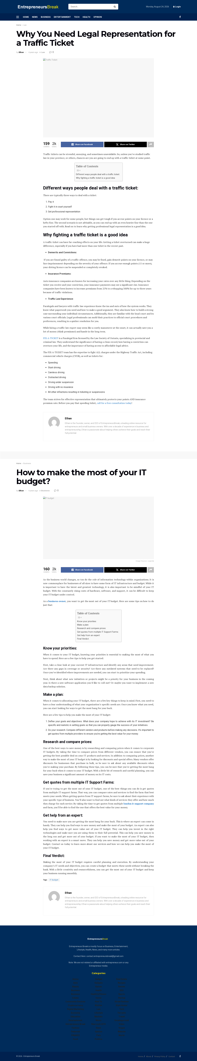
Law (25, 25)
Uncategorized (121, 1020)
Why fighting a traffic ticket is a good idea (95, 178)
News (35, 17)
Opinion (97, 17)
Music (99, 1020)
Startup (121, 998)
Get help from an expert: (88, 635)
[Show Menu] (17, 17)
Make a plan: (83, 625)
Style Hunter (121, 1005)
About (148, 1056)
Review (121, 986)
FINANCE (75, 1035)
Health (86, 17)
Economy (75, 1013)
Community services (75, 1001)
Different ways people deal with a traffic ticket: (98, 174)
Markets (98, 1016)
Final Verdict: (83, 639)
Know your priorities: (86, 621)
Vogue (122, 1028)
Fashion (75, 1028)
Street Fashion (122, 1001)
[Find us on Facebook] (180, 17)
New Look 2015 (98, 1024)
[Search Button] (115, 7)
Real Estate (121, 979)
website (121, 1031)
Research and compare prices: (91, 628)
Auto (75, 983)
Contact (171, 1056)
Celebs (75, 998)
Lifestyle (98, 1013)
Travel (122, 1016)
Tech (76, 17)
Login (178, 6)
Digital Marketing (75, 1009)
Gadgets (98, 983)
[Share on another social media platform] (151, 144)
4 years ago (33, 52)
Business (46, 17)
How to (98, 1001)
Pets (98, 1035)
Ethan (21, 52)
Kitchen (98, 1005)
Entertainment (62, 17)
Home (26, 17)
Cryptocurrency (75, 1005)
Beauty (75, 986)
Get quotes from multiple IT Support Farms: (98, 632)
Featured (75, 1031)
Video (121, 1024)
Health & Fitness (98, 994)
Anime (75, 979)
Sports (121, 994)
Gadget (98, 979)
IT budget (54, 880)
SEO (122, 990)
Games (98, 986)
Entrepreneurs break (75, 1024)
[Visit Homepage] (39, 6)
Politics (98, 1039)
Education (75, 1016)
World (121, 1035)
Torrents (121, 1013)
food (75, 1039)
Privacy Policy (159, 1056)
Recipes (121, 983)
